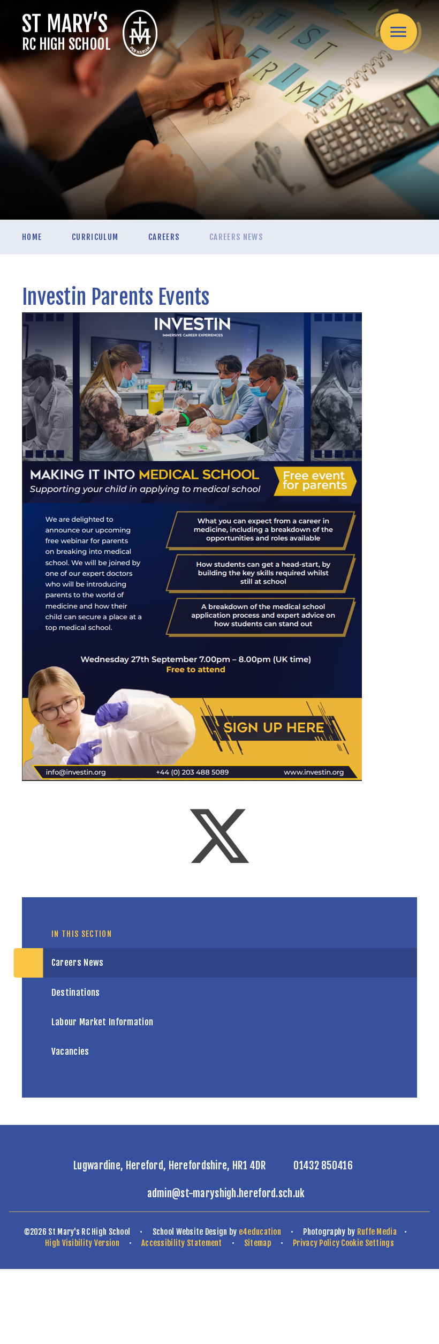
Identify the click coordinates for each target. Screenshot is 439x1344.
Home (32, 237)
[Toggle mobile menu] (398, 31)
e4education (260, 1232)
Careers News (236, 237)
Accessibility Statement (181, 1243)
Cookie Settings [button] (367, 1243)
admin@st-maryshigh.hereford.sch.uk (226, 1193)
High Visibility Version (82, 1243)
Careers (163, 237)
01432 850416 (323, 1165)
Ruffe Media (377, 1232)
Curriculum (95, 237)
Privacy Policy (316, 1243)
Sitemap (257, 1243)
